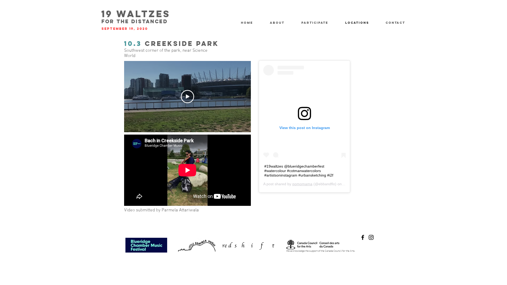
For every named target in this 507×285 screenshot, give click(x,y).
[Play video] (187, 96)
